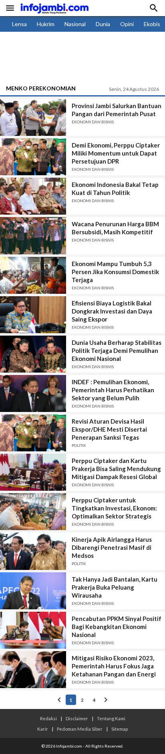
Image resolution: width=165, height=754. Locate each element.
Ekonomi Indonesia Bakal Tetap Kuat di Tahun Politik (115, 188)
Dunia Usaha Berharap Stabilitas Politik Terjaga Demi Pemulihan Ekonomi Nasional (116, 350)
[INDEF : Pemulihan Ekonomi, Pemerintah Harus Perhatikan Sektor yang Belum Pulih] (33, 393)
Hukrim (45, 23)
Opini (127, 23)
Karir (42, 728)
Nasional (75, 23)
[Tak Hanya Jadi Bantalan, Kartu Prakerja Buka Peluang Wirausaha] (33, 590)
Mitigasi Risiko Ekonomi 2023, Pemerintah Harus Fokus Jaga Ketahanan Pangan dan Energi (114, 666)
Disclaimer (77, 718)
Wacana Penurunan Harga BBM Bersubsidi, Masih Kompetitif (115, 228)
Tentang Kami (111, 718)
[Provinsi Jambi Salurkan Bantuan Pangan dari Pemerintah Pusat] (33, 117)
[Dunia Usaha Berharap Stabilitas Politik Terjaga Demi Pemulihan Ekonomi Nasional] (33, 354)
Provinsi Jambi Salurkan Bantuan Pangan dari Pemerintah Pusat (116, 109)
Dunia (103, 23)
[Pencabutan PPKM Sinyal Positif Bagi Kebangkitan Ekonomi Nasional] (33, 630)
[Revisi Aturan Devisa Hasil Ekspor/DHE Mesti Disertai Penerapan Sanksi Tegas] (33, 432)
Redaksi (48, 718)
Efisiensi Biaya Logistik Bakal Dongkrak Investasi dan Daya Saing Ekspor (112, 311)
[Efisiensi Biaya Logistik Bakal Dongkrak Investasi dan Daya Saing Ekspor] (33, 314)
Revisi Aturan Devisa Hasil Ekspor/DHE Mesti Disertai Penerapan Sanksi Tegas (109, 429)
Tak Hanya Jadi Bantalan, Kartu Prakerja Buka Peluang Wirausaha (114, 587)
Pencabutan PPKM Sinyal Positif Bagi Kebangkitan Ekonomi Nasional (116, 626)
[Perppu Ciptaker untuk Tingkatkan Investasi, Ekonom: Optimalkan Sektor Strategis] (33, 511)
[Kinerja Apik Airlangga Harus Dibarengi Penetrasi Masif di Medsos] (33, 551)
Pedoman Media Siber (80, 728)
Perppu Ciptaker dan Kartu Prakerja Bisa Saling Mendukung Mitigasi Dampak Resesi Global (116, 468)
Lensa (19, 23)
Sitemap (119, 728)
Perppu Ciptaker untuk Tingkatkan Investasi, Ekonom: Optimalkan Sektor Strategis (114, 508)
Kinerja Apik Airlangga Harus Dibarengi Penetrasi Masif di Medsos (112, 547)
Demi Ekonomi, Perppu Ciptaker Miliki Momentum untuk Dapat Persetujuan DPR (116, 153)
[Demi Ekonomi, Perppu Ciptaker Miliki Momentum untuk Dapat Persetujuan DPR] (33, 156)
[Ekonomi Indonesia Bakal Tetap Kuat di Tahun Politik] (33, 196)
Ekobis (152, 23)
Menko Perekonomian (41, 88)
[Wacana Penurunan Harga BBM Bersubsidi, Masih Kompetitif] (33, 235)
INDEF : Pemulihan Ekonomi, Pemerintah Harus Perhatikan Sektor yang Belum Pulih (113, 390)
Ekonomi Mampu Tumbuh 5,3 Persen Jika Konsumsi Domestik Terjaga (115, 271)
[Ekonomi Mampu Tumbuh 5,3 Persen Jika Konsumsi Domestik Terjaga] (33, 275)
